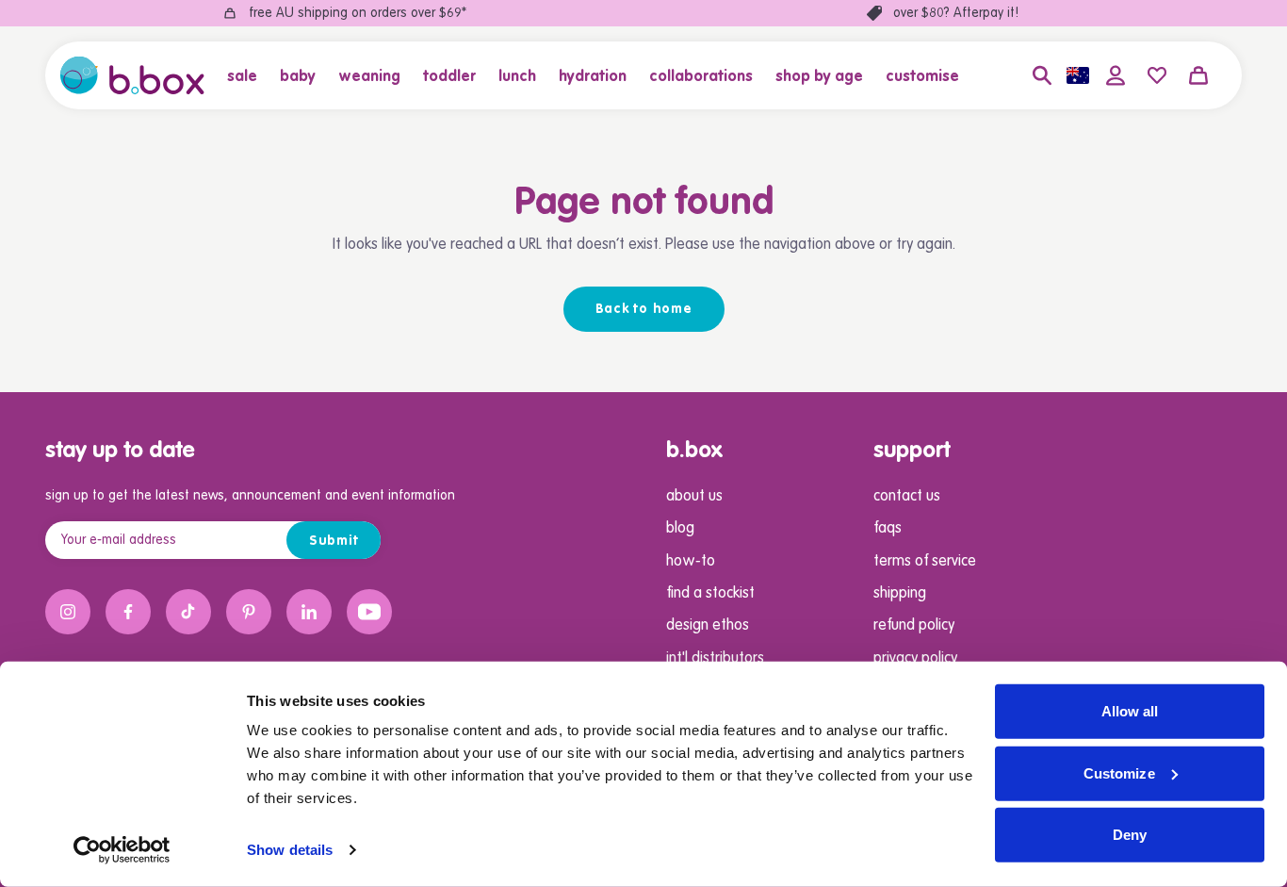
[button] (248, 75)
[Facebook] (128, 611)
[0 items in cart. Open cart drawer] (1198, 75)
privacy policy (915, 658)
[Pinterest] (248, 611)
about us (694, 496)
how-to (690, 561)
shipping (899, 593)
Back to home (643, 309)
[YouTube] (369, 611)
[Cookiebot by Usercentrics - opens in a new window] (122, 850)
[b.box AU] (132, 75)
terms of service (924, 561)
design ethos (707, 625)
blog (680, 528)
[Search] (1042, 75)
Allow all (1130, 711)
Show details (290, 850)
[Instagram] (67, 611)
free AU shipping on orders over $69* (357, 13)
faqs (887, 528)
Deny (1130, 835)
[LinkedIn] (309, 611)
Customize (1119, 772)
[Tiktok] (188, 611)
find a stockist (710, 593)
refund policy (913, 625)
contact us (906, 496)
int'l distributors (715, 658)
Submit (334, 541)
